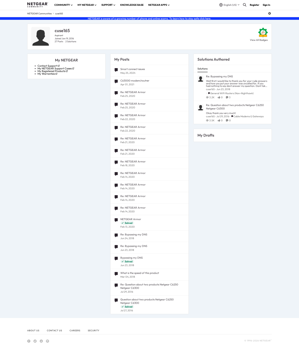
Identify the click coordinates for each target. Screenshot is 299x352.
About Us (33, 330)
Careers (75, 330)
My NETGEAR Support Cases (55, 68)
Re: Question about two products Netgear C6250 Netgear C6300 (149, 286)
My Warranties (46, 73)
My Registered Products (51, 71)
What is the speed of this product (139, 273)
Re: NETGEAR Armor (133, 92)
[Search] (245, 5)
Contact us (54, 330)
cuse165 (210, 89)
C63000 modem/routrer (134, 80)
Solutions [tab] (202, 68)
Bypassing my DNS (131, 257)
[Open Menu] (269, 13)
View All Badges (259, 40)
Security (93, 330)
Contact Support (47, 65)
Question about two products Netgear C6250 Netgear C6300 (147, 301)
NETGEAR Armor (130, 219)
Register (254, 4)
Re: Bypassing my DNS (133, 234)
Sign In (266, 4)
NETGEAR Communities (39, 13)
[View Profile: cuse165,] (200, 78)
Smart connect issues (132, 69)
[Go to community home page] (37, 4)
